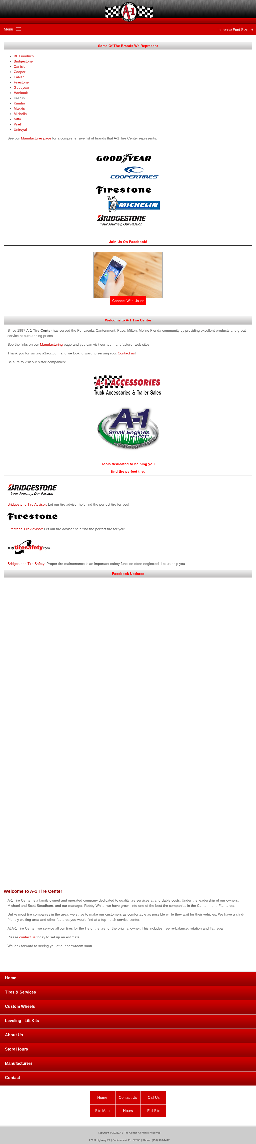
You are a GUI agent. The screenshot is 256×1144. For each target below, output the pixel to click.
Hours (128, 1111)
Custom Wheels (20, 1006)
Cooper (20, 72)
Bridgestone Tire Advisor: (27, 504)
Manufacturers (18, 1063)
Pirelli (18, 124)
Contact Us (128, 1097)
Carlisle (20, 66)
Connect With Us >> (128, 301)
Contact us (126, 353)
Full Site (153, 1111)
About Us (14, 1035)
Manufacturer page (36, 138)
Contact (12, 1078)
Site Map (102, 1111)
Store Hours (16, 1049)
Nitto (17, 119)
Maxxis (19, 108)
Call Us (154, 1097)
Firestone (21, 82)
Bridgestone (23, 61)
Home (10, 978)
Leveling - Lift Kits (22, 1021)
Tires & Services (20, 992)
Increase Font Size (233, 29)
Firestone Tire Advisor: (25, 529)
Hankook (21, 93)
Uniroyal (20, 129)
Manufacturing (51, 344)
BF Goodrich (24, 56)
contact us (27, 937)
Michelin (20, 114)
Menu (10, 29)
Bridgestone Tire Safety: (27, 564)
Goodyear (22, 87)
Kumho (19, 103)
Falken (19, 77)
